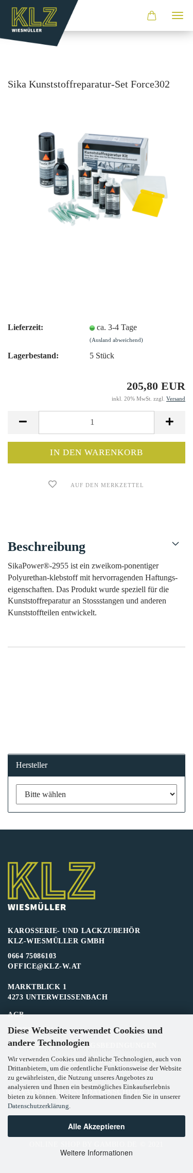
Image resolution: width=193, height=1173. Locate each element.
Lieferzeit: (25, 327)
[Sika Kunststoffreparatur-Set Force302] (96, 177)
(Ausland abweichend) (116, 340)
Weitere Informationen (96, 1152)
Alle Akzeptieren (96, 1126)
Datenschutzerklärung (38, 1106)
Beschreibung (46, 546)
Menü (177, 15)
